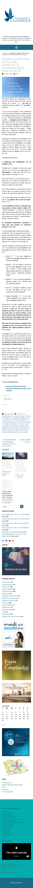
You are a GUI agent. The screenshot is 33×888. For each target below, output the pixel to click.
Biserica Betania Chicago (9, 816)
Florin (16, 74)
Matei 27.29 (8, 424)
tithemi (21, 430)
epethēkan (17, 418)
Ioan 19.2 (14, 422)
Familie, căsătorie (7, 589)
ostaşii (6, 426)
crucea (13, 416)
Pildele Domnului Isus (8, 600)
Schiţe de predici (8, 414)
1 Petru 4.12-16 (20, 414)
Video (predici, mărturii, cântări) (11, 616)
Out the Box (19, 883)
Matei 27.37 (16, 424)
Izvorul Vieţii (5, 831)
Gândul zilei (5, 594)
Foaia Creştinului (7, 591)
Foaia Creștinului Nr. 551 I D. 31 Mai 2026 (14, 528)
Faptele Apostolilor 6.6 (20, 420)
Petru (26, 426)
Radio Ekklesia (6, 833)
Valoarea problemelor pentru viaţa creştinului (15, 432)
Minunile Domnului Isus (9, 598)
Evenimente (5, 587)
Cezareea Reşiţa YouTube (9, 820)
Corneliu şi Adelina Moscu (25, 441)
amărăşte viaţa (6, 416)
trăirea (26, 430)
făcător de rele (9, 420)
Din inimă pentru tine (8, 827)
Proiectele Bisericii (7, 605)
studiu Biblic (15, 430)
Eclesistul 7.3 (9, 418)
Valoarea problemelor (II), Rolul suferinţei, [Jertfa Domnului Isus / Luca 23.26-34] (9, 443)
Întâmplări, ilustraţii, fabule (9, 596)
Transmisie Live (6, 783)
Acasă (4, 787)
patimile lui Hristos (19, 426)
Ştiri (3, 612)
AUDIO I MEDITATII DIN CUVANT (12, 785)
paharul (11, 426)
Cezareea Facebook (8, 818)
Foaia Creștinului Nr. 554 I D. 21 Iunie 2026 (14, 514)
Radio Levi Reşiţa (7, 835)
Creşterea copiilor (7, 584)
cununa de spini (20, 416)
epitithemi (23, 418)
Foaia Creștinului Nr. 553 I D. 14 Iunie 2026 (14, 519)
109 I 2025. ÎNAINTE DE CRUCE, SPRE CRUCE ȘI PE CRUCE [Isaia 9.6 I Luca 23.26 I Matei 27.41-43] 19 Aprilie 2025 (21, 466)
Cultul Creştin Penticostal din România (13, 822)
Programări (5, 789)
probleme (5, 428)
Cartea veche (6, 582)
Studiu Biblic (5, 614)
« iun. (3, 725)
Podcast (4, 603)
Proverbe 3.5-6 (12, 428)
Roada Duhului (6, 607)
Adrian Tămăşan (7, 814)
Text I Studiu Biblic (7, 792)
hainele (4, 422)
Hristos (9, 422)
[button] (16, 47)
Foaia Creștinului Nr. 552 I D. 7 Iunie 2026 (14, 523)
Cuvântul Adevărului (8, 824)
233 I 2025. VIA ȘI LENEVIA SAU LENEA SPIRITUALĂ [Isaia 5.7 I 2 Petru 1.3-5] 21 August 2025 (14, 534)
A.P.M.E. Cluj (5, 812)
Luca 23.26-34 (22, 422)
